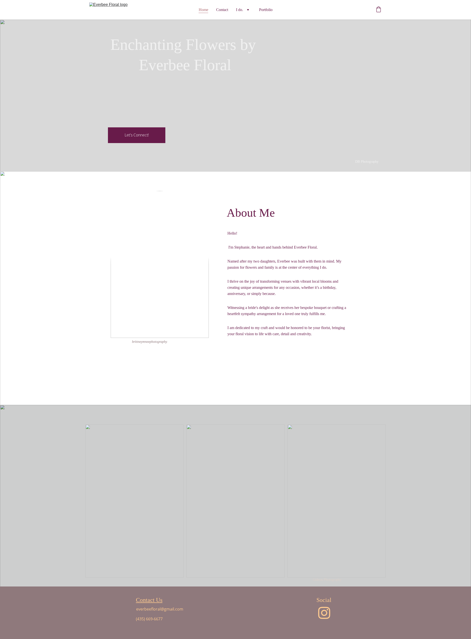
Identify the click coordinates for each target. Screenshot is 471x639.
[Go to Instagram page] (324, 613)
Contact (222, 10)
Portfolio (266, 10)
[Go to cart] (378, 9)
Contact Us (149, 600)
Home (203, 10)
